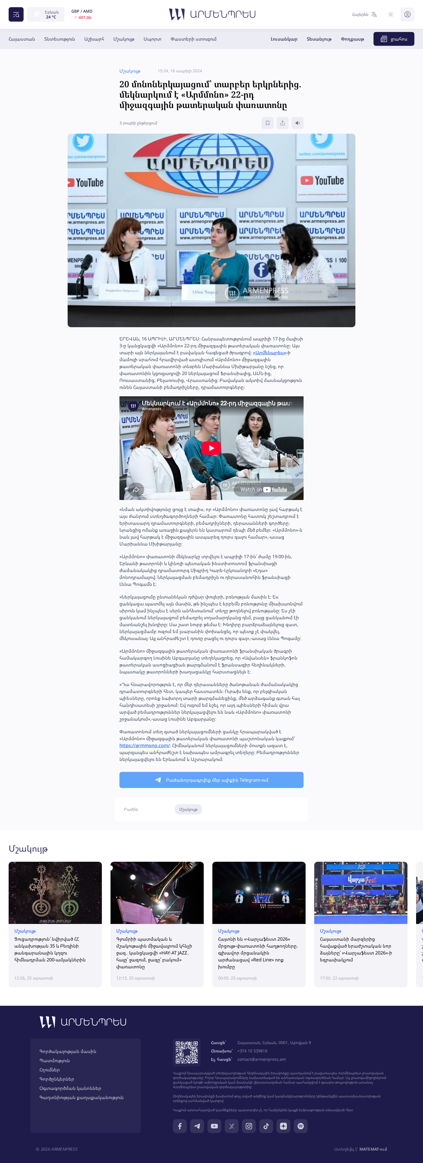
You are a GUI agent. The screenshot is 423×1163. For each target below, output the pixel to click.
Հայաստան (22, 39)
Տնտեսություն (59, 39)
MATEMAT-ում (373, 1149)
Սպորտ (152, 39)
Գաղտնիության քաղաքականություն (81, 1097)
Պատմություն (54, 1060)
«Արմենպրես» (269, 352)
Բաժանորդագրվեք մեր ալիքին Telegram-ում (217, 780)
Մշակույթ (123, 39)
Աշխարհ (94, 39)
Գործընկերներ (56, 1079)
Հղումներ (49, 1070)
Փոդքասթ (352, 39)
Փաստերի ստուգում (194, 39)
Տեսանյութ (319, 39)
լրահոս (399, 39)
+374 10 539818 (252, 1051)
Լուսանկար (284, 39)
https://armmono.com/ (144, 745)
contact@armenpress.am (261, 1059)
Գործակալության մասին (67, 1051)
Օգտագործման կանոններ (70, 1088)
